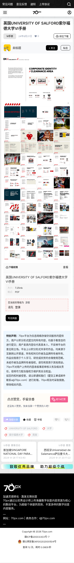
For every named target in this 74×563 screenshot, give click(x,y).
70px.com (46, 531)
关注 (53, 48)
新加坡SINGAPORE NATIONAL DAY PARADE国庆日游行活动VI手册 (18, 453)
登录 (17, 307)
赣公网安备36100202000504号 (39, 541)
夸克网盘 (12, 318)
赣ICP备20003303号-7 (37, 536)
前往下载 (63, 36)
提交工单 (53, 375)
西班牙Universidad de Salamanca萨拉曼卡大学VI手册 (56, 453)
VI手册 (9, 36)
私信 (65, 48)
